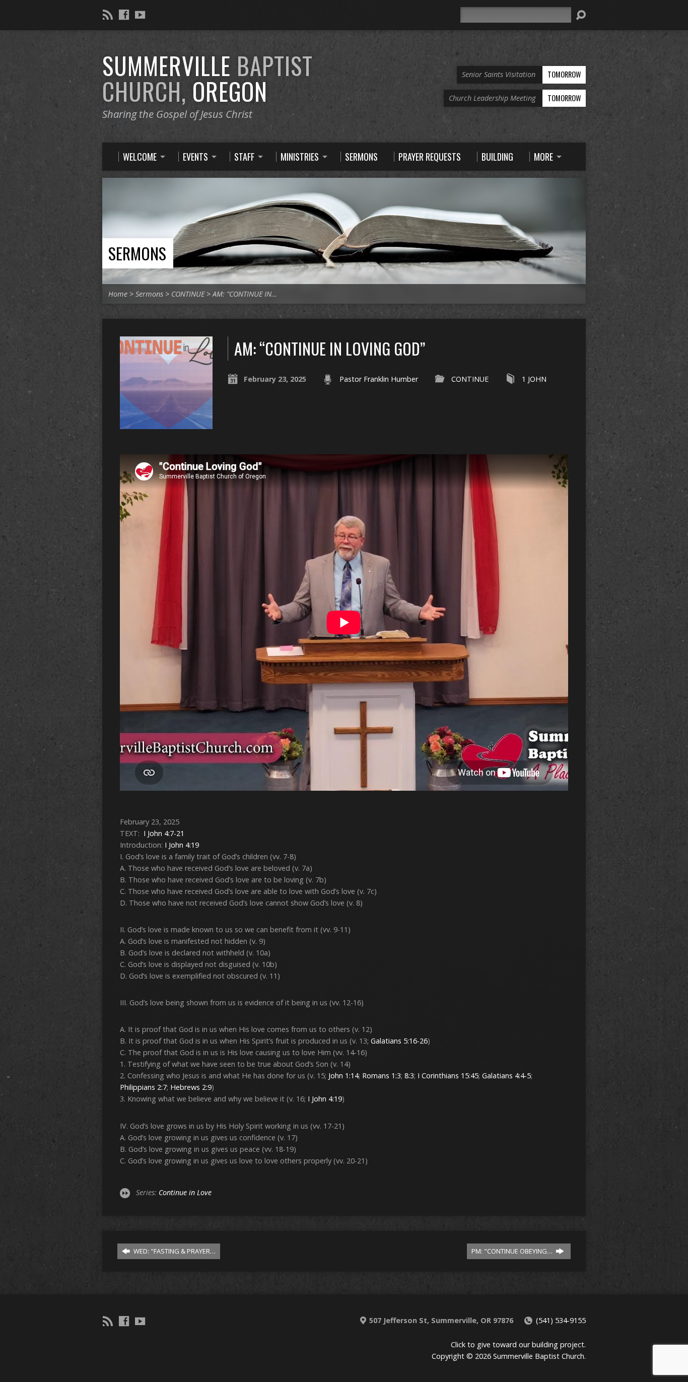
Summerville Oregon (207, 78)
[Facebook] (124, 15)
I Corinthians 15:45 (448, 1075)
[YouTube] (140, 15)
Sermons (137, 253)
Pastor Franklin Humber (378, 379)
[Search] (581, 15)
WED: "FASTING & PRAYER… (174, 1251)
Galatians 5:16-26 (399, 1041)
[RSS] (108, 15)
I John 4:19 (182, 845)
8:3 (409, 1075)
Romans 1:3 (381, 1075)
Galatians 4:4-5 (506, 1075)
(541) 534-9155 (561, 1320)
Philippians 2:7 (143, 1087)
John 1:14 (343, 1075)
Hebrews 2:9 (191, 1087)
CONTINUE (187, 294)
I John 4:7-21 (164, 833)
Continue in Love (185, 1192)
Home (117, 294)
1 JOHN (534, 379)
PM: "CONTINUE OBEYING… (512, 1251)
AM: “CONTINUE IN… (245, 294)
